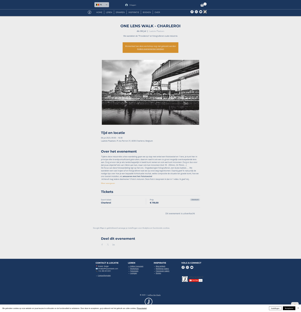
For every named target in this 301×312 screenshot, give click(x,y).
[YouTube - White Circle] (200, 11)
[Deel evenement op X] (108, 245)
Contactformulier (104, 275)
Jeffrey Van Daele (154, 295)
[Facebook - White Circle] (192, 11)
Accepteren (289, 308)
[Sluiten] (298, 308)
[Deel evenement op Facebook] (102, 245)
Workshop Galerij (162, 268)
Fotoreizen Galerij (162, 271)
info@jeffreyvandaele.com (108, 268)
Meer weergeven (108, 183)
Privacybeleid (142, 308)
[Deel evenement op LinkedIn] (114, 245)
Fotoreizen (134, 271)
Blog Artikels (160, 266)
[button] (203, 4)
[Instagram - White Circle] (196, 11)
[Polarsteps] (205, 11)
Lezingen (133, 273)
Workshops (134, 268)
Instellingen (275, 308)
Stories (158, 273)
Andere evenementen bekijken (150, 49)
